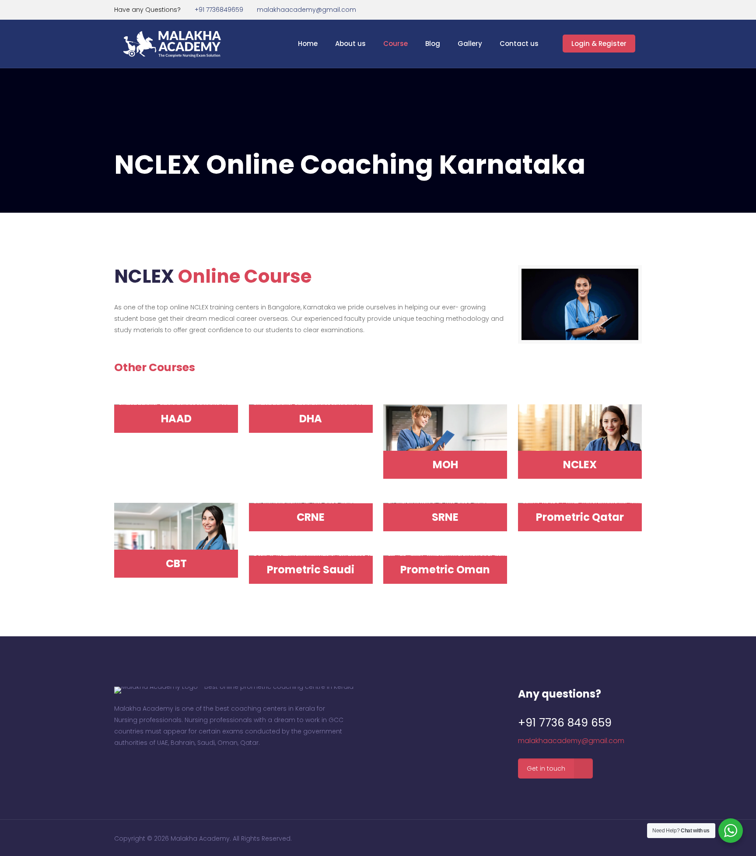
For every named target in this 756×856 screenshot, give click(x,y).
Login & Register (598, 43)
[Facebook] (625, 9)
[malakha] (174, 44)
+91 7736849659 (219, 9)
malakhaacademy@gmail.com (306, 9)
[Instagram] (637, 9)
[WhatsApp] (613, 9)
